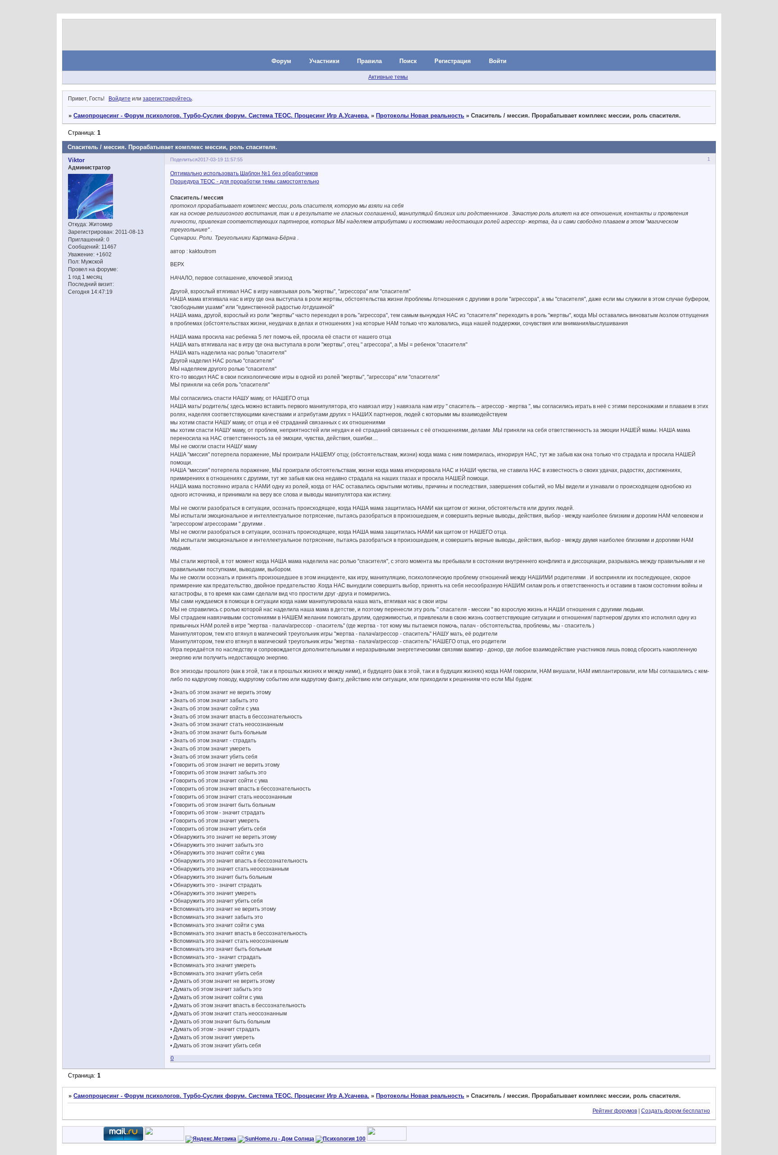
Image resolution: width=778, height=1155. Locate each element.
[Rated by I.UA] (164, 1139)
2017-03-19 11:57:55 (220, 159)
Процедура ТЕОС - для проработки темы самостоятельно (244, 181)
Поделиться (184, 159)
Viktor (76, 160)
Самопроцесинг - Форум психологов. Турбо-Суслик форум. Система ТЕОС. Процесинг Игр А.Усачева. (221, 115)
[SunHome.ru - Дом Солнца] (276, 1139)
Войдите (120, 98)
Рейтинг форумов (615, 1111)
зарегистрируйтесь (167, 98)
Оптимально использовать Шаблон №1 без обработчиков (244, 173)
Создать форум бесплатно (675, 1111)
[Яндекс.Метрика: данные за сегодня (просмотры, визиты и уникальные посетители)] (210, 1139)
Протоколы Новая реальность (420, 115)
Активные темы (388, 77)
